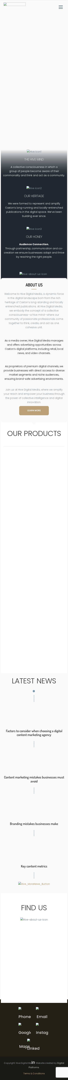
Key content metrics (34, 866)
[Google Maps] (25, 1030)
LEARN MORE (34, 410)
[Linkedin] (33, 1045)
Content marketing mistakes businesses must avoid (34, 779)
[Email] (42, 1014)
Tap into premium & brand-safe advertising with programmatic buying (34, 598)
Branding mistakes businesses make (34, 823)
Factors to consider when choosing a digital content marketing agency (34, 733)
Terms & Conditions (34, 1073)
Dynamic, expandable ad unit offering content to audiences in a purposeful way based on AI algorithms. (34, 558)
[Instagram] (42, 1030)
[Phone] (25, 1014)
